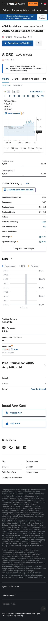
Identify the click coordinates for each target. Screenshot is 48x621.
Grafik (15, 78)
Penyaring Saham (20, 10)
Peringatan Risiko (9, 604)
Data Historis (18, 85)
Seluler (5, 467)
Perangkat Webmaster (12, 478)
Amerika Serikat (38, 389)
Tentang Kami (32, 461)
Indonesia (36, 10)
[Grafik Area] (8, 91)
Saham (6, 10)
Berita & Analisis (30, 78)
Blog (4, 461)
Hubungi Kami (32, 472)
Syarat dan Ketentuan (10, 587)
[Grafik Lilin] (4, 91)
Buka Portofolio (9, 472)
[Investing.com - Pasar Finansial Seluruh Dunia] (16, 3)
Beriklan (29, 467)
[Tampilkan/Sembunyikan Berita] (18, 91)
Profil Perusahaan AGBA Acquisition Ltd (18, 365)
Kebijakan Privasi (8, 595)
